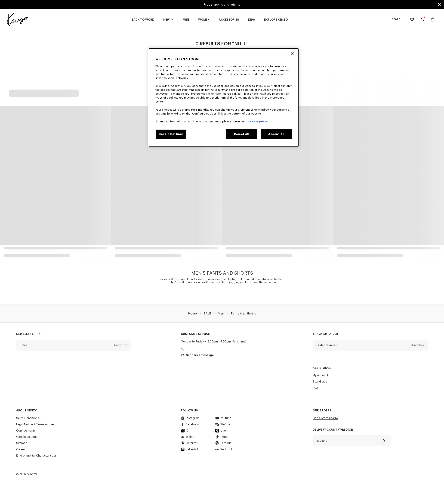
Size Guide (320, 381)
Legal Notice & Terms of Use (35, 424)
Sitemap (21, 443)
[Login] (422, 19)
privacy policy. (258, 121)
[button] (73, 345)
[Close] (292, 54)
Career (20, 449)
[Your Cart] (432, 19)
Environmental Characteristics (36, 455)
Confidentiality (25, 430)
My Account (320, 375)
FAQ (315, 387)
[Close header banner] (439, 4)
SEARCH (397, 19)
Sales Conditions (27, 418)
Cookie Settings (26, 436)
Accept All (276, 134)
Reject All (241, 134)
